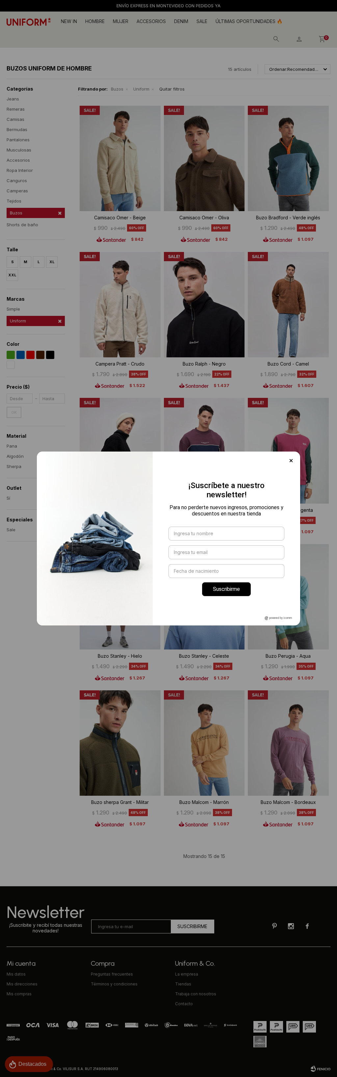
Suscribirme (226, 589)
